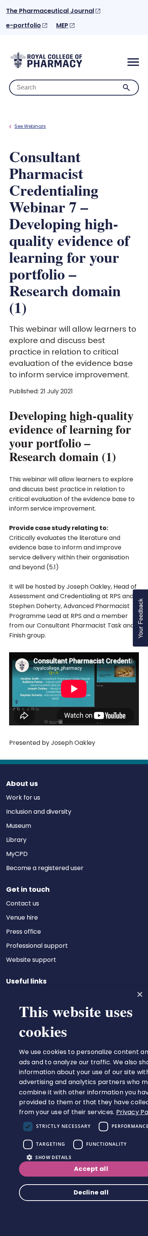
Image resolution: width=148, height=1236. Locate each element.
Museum (18, 825)
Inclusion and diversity (38, 811)
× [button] (139, 995)
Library (16, 839)
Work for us (23, 797)
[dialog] (74, 1111)
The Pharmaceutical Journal (50, 10)
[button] (140, 618)
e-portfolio (23, 25)
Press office (23, 931)
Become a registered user (44, 868)
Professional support (37, 945)
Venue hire (22, 917)
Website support (31, 959)
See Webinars (30, 126)
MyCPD (17, 854)
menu (133, 62)
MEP (62, 25)
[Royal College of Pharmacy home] (46, 67)
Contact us (22, 903)
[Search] (126, 87)
